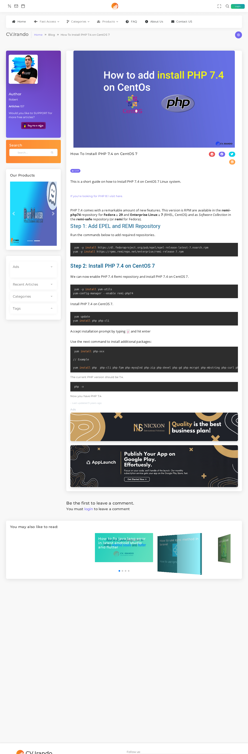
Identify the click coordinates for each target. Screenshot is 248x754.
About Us (156, 21)
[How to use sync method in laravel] (179, 553)
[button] (13, 214)
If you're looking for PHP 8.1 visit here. (96, 196)
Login (238, 6)
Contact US (184, 21)
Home (21, 21)
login (88, 509)
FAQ (134, 21)
